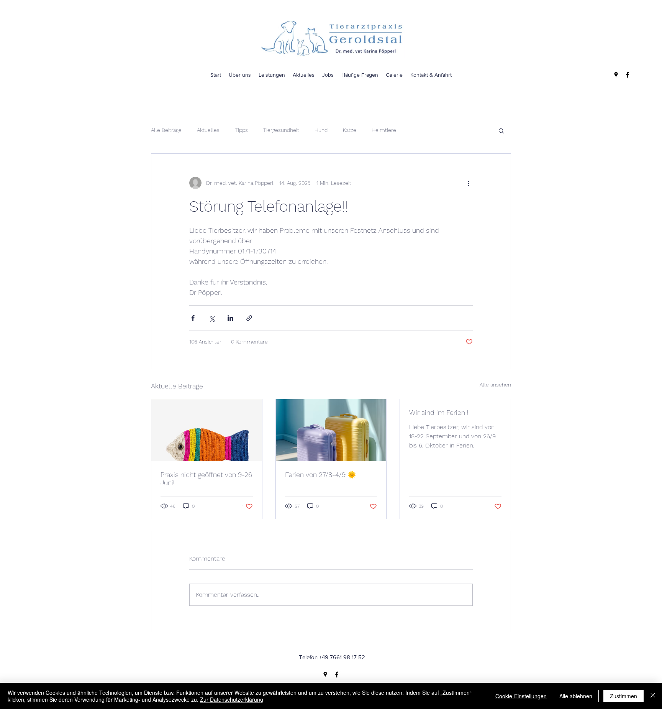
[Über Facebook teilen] (193, 318)
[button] (501, 130)
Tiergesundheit (281, 130)
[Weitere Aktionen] (468, 183)
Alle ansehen (495, 385)
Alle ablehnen (575, 696)
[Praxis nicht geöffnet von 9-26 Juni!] (206, 430)
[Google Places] (616, 75)
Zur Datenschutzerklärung (231, 699)
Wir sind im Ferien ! (439, 412)
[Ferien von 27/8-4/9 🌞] (331, 430)
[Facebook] (627, 75)
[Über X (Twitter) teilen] (211, 318)
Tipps (241, 130)
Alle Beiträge (166, 130)
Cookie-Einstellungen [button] (521, 696)
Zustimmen (623, 696)
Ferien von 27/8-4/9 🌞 (320, 474)
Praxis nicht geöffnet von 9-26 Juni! (206, 478)
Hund (321, 130)
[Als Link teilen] (249, 318)
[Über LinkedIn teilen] (230, 318)
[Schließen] (652, 696)
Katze (349, 130)
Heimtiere (384, 130)
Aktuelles (208, 130)
